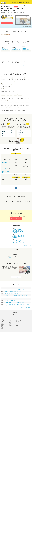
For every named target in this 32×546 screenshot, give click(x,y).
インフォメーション (18, 321)
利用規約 (25, 323)
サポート (3, 174)
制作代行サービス (11, 325)
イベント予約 (2, 325)
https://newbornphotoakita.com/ (16, 49)
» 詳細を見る (9, 252)
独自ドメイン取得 (4, 162)
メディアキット (18, 332)
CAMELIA (13, 65)
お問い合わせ (10, 324)
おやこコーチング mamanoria (24, 48)
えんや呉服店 (3, 48)
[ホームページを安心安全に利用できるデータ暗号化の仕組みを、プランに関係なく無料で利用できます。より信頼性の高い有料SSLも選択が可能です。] (9, 165)
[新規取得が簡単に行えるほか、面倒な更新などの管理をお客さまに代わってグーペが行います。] (9, 162)
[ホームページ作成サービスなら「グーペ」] (5, 3)
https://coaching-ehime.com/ (25, 49)
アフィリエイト (18, 330)
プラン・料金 (2, 322)
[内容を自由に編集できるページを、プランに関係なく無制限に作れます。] (9, 159)
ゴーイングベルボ (4, 65)
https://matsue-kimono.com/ (5, 49)
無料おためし (14, 9)
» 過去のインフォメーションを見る (26, 307)
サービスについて (3, 321)
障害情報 (17, 323)
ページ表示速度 (3, 330)
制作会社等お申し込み (19, 331)
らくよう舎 (24, 65)
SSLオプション (3, 327)
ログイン (11, 9)
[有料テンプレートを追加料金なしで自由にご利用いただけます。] (9, 172)
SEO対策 (2, 329)
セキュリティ (25, 325)
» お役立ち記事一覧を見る (27, 245)
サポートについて (11, 321)
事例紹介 (2, 328)
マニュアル (10, 322)
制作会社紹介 (10, 327)
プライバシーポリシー (26, 324)
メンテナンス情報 (18, 322)
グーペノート (10, 326)
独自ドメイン (2, 326)
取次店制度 (17, 329)
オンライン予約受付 (5, 168)
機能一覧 (2, 324)
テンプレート (2, 323)
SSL (2, 165)
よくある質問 (10, 323)
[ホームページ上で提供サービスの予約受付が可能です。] (9, 169)
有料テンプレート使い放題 (5, 172)
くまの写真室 (14, 48)
